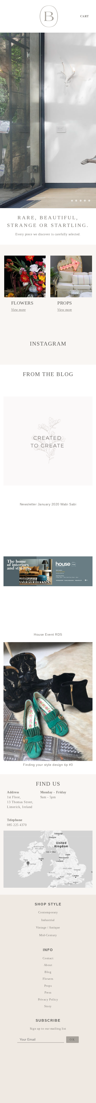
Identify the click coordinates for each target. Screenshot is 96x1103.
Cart (84, 16)
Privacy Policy (48, 999)
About (48, 965)
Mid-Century (48, 935)
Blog (48, 972)
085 (10, 825)
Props (48, 985)
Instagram (48, 344)
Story (48, 1006)
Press (48, 992)
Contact (48, 958)
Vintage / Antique (48, 927)
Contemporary (48, 912)
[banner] (48, 16)
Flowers (48, 978)
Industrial (48, 920)
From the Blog (48, 374)
